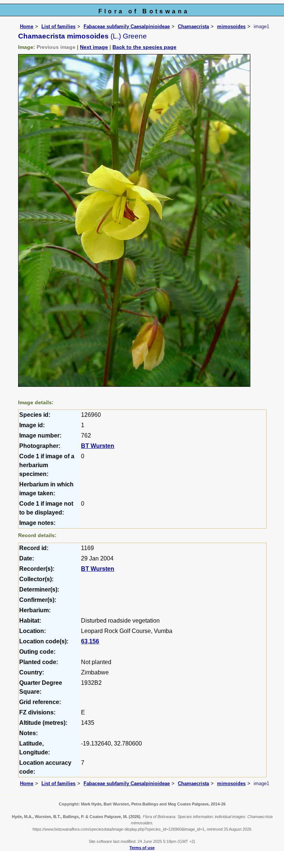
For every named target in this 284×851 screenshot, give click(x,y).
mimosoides (231, 26)
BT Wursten (97, 446)
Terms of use (142, 847)
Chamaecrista (193, 26)
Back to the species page (144, 47)
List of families (58, 26)
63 (84, 641)
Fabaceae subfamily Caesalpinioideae (127, 26)
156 (94, 641)
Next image (94, 47)
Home (26, 26)
